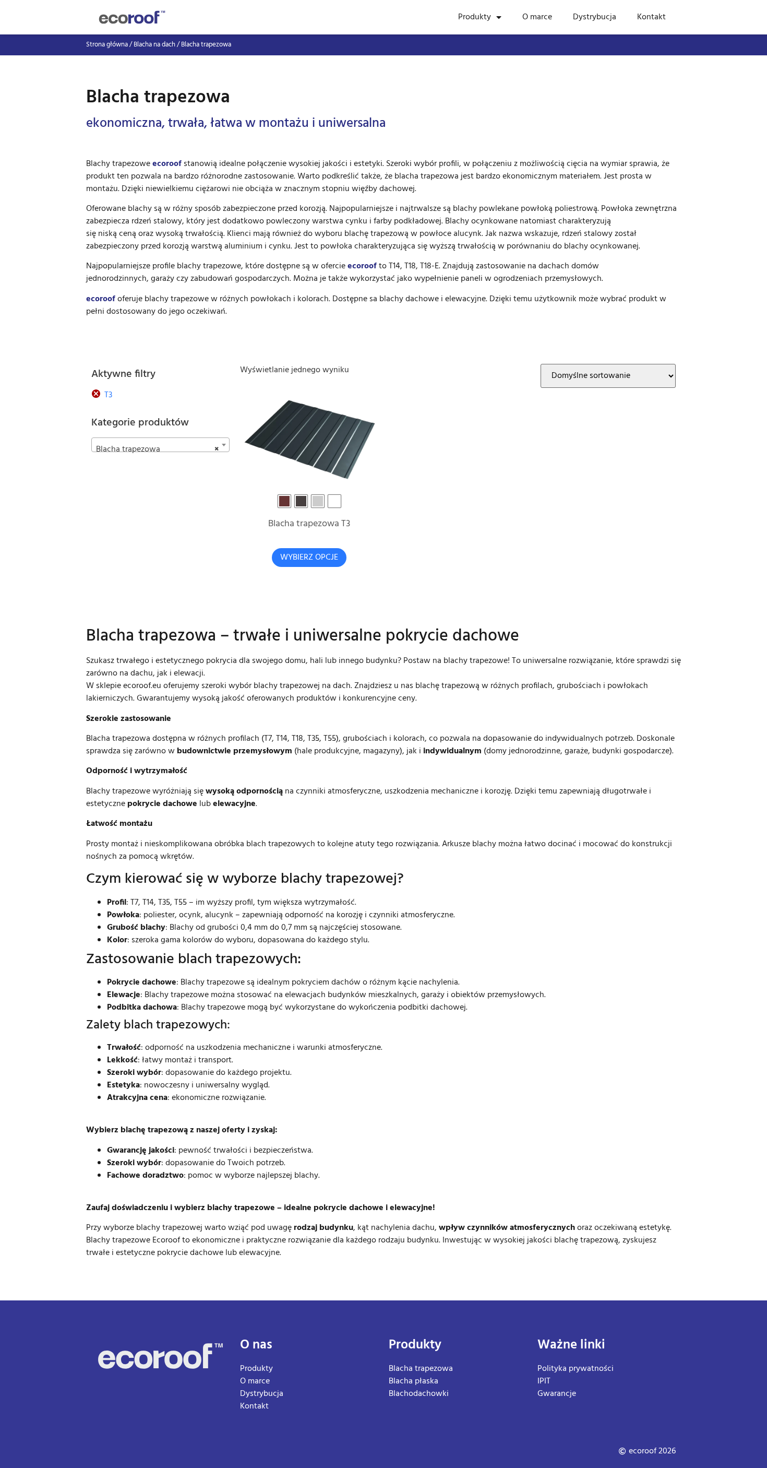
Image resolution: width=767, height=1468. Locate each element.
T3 (108, 395)
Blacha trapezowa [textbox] (157, 449)
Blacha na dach (154, 44)
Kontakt (651, 17)
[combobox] (160, 444)
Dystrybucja (594, 17)
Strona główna (107, 44)
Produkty (474, 17)
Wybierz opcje (309, 557)
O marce (537, 17)
